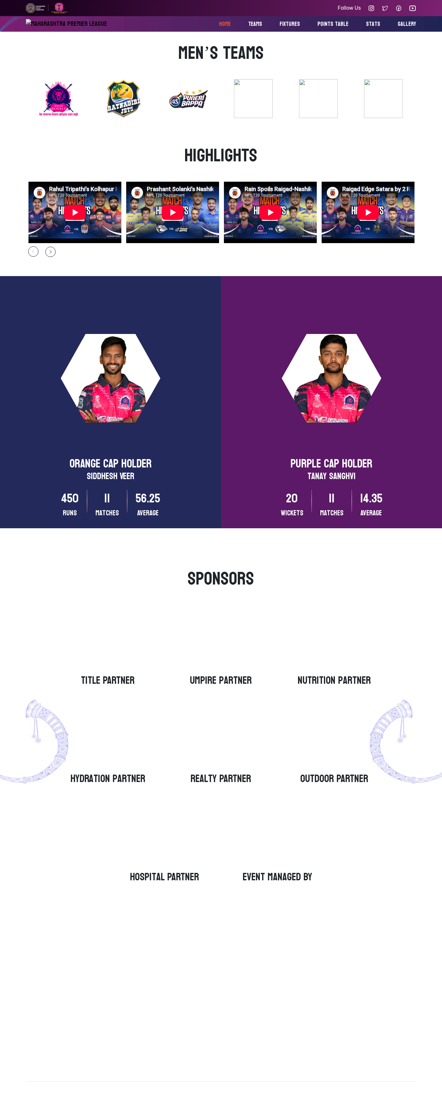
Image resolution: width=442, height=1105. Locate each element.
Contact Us (250, 1002)
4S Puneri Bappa (159, 1015)
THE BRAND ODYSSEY (388, 1091)
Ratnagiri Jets (156, 1002)
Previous (33, 251)
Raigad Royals (156, 988)
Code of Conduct (258, 1015)
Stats (373, 24)
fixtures (290, 24)
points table (332, 24)
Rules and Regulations (264, 1029)
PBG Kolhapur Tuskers (166, 1056)
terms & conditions (50, 1091)
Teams (255, 24)
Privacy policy (96, 1091)
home (225, 24)
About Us (248, 988)
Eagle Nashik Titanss (164, 1029)
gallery (407, 24)
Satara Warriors (158, 1042)
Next (50, 252)
